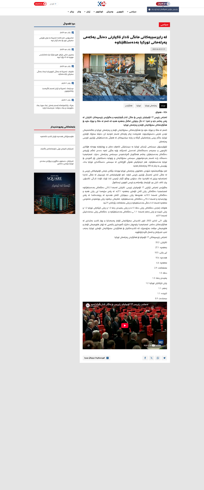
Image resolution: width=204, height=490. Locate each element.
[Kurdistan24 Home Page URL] (102, 3)
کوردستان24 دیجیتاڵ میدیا (94, 358)
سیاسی (132, 12)
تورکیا (163, 105)
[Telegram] (164, 358)
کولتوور (99, 12)
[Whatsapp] (158, 358)
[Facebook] (145, 358)
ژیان (88, 12)
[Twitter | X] (151, 358)
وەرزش (109, 11)
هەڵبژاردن (128, 105)
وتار (79, 11)
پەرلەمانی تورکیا (151, 105)
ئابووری (120, 11)
